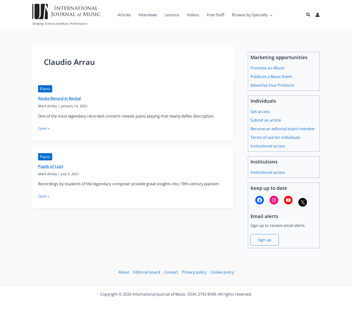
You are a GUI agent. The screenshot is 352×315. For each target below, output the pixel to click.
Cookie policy (222, 272)
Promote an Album (267, 68)
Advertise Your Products (272, 85)
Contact (171, 272)
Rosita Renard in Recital (59, 98)
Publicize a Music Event (271, 76)
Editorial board (146, 272)
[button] (270, 14)
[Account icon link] (317, 15)
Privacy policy (194, 272)
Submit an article (265, 120)
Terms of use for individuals (275, 137)
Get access (260, 111)
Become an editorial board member (282, 128)
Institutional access (267, 146)
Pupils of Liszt (50, 166)
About (123, 272)
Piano (45, 88)
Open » (44, 128)
